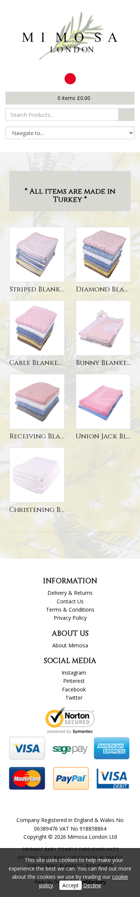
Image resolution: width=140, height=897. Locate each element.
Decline (92, 885)
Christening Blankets (49, 510)
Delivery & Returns (70, 592)
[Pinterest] (70, 78)
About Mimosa (70, 645)
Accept (70, 885)
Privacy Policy (70, 617)
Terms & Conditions (70, 609)
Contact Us (70, 601)
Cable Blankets (37, 363)
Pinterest (74, 680)
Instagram (74, 672)
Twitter (74, 697)
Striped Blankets (40, 289)
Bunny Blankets (105, 363)
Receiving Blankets (45, 436)
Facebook (74, 689)
